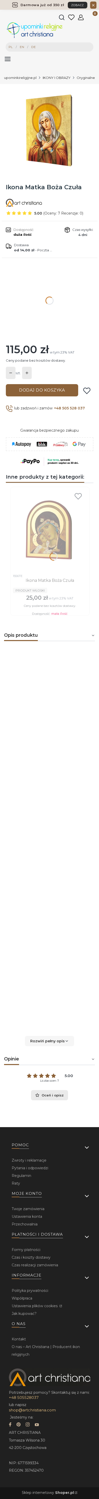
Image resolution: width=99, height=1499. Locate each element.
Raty (16, 1183)
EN (22, 47)
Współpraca (22, 1298)
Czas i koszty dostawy (31, 1257)
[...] (49, 130)
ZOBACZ (77, 5)
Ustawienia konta (27, 1216)
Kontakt (19, 1339)
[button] (49, 1041)
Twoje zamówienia (28, 1209)
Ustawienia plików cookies (35, 1306)
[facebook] (10, 1425)
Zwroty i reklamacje (29, 1160)
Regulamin (21, 1175)
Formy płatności (26, 1249)
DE (33, 47)
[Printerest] (18, 1425)
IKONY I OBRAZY (57, 78)
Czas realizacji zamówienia (35, 1265)
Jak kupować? (24, 1313)
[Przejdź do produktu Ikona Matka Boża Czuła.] (50, 530)
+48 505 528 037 (69, 408)
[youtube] (37, 1425)
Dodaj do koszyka (42, 390)
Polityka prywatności (30, 1290)
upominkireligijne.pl (20, 78)
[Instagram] (28, 1425)
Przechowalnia (25, 1224)
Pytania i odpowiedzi (30, 1168)
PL (11, 47)
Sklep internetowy (48, 1492)
